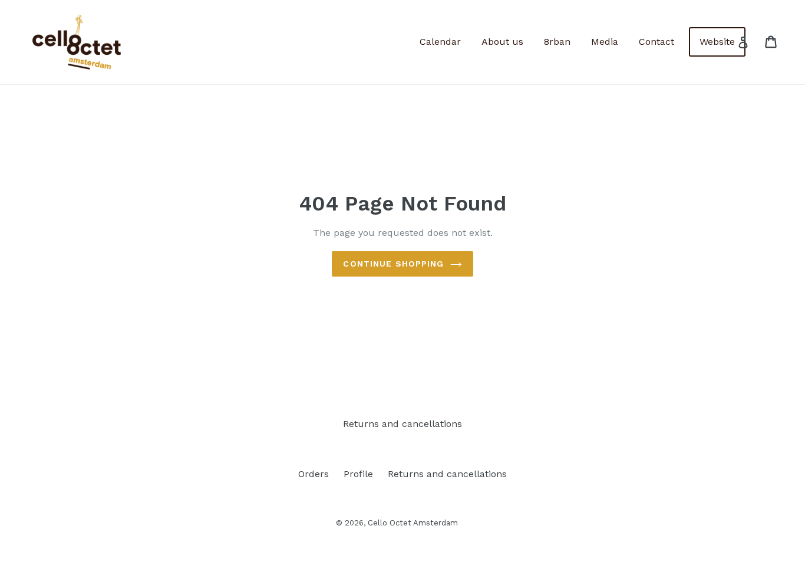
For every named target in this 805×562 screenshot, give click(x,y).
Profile (358, 473)
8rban (557, 41)
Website (717, 41)
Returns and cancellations (402, 423)
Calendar (440, 41)
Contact (656, 41)
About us (502, 41)
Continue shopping (393, 263)
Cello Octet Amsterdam (413, 522)
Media (604, 41)
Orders (313, 473)
